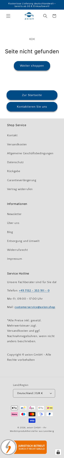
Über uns (13, 223)
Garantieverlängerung (21, 180)
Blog (10, 232)
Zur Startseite (32, 95)
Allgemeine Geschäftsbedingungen (30, 153)
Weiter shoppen (32, 65)
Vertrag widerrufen (20, 189)
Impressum (14, 258)
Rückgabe (13, 171)
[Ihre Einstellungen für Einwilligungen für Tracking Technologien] (58, 452)
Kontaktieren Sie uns (32, 106)
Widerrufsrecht (17, 250)
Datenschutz (15, 162)
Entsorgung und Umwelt (23, 241)
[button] (8, 15)
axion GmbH (34, 427)
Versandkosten (17, 144)
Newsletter (14, 214)
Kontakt (12, 135)
